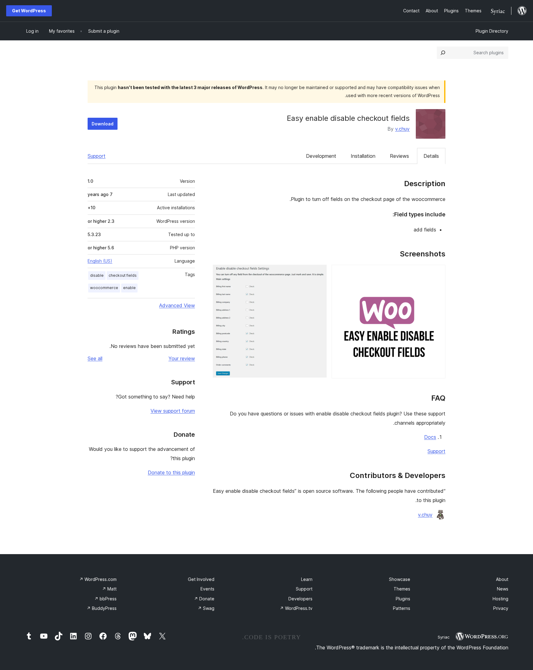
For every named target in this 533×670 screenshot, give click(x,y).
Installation (363, 156)
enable (129, 287)
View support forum (173, 411)
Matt (109, 588)
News (502, 588)
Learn (306, 579)
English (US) (100, 261)
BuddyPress (102, 608)
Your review (181, 358)
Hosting (500, 598)
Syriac (443, 637)
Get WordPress (29, 10)
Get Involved (201, 579)
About (502, 579)
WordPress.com (98, 579)
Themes (402, 588)
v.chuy (402, 129)
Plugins (403, 598)
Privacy (500, 608)
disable (97, 275)
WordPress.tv (296, 608)
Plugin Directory (492, 31)
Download (103, 123)
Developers (300, 598)
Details (431, 156)
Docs (430, 437)
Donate (204, 598)
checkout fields (123, 275)
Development (321, 156)
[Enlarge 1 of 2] (437, 273)
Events (207, 588)
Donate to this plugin (171, 472)
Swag (206, 608)
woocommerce (104, 287)
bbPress (105, 598)
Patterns (401, 608)
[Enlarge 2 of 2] (318, 273)
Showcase (399, 579)
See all (95, 358)
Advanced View (177, 305)
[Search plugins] (443, 53)
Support (96, 156)
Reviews (399, 156)
